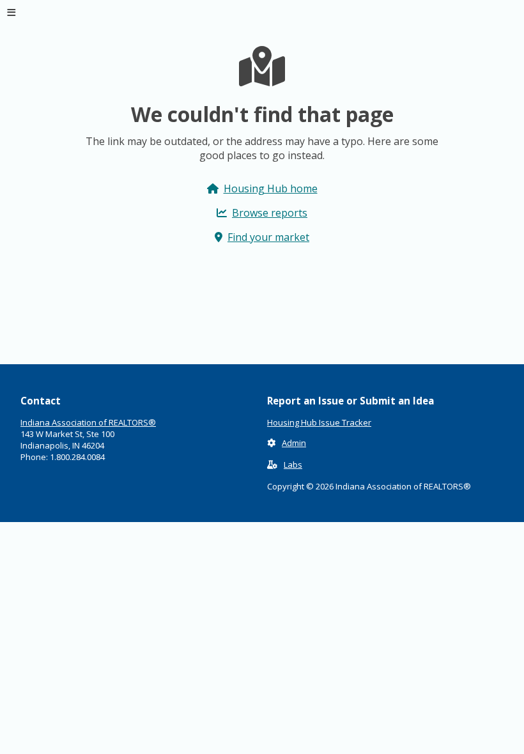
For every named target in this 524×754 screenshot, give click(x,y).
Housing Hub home (271, 188)
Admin (294, 443)
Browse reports (269, 213)
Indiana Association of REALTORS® (88, 422)
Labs (293, 464)
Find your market (268, 237)
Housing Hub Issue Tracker (319, 422)
